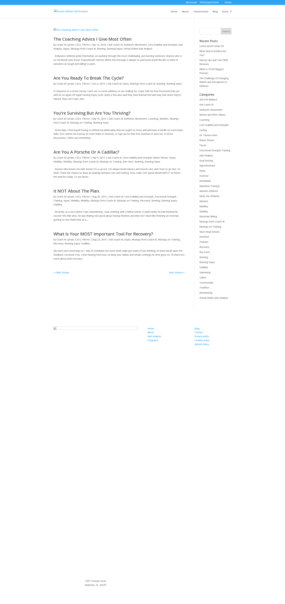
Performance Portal (209, 2)
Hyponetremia (207, 165)
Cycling (203, 130)
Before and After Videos (212, 114)
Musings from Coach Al (83, 48)
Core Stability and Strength (162, 44)
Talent (202, 277)
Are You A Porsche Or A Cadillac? (86, 152)
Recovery (145, 200)
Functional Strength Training (214, 150)
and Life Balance (208, 99)
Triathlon (204, 287)
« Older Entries (61, 272)
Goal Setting (206, 160)
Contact (198, 332)
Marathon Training (209, 186)
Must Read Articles (209, 231)
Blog (215, 11)
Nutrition (204, 236)
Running (101, 48)
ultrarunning (205, 292)
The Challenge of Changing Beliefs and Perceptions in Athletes (214, 82)
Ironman (203, 175)
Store (225, 11)
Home (174, 11)
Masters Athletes (208, 191)
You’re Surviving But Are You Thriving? (91, 113)
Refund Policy (201, 344)
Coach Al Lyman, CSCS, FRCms (73, 44)
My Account (191, 2)
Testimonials (200, 11)
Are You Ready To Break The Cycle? (88, 78)
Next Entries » (177, 272)
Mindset (164, 118)
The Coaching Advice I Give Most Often (92, 39)
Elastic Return (160, 157)
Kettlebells (205, 180)
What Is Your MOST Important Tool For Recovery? (103, 234)
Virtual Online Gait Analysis (138, 48)
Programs (152, 340)
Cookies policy (202, 340)
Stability (57, 204)
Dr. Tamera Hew (208, 135)
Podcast (203, 241)
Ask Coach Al (115, 44)
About (185, 11)
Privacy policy (201, 336)
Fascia (202, 145)
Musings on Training (81, 122)
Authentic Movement (135, 44)
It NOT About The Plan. (76, 191)
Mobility (57, 161)
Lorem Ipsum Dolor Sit (211, 46)
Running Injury (114, 48)
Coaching (153, 118)
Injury (66, 48)
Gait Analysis (206, 155)
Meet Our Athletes (209, 196)
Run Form (128, 161)
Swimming (205, 272)
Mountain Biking (208, 216)
